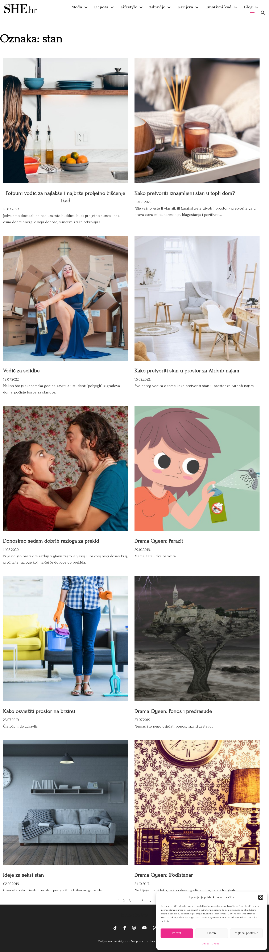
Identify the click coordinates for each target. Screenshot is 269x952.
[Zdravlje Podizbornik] (169, 7)
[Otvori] (263, 13)
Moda (76, 7)
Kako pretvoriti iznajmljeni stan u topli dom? (184, 193)
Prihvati (177, 933)
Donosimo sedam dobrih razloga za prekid (51, 541)
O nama (206, 943)
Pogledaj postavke (246, 933)
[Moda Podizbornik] (86, 7)
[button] (260, 897)
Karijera (185, 7)
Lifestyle (128, 7)
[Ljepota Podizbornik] (112, 7)
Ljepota (101, 7)
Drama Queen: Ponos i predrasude (173, 711)
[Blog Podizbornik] (256, 7)
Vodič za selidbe (21, 370)
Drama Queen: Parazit (158, 541)
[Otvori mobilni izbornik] (252, 12)
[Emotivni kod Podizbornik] (235, 7)
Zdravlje (157, 7)
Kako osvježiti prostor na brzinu (39, 711)
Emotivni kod (218, 7)
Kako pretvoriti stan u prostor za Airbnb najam (186, 370)
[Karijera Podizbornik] (197, 7)
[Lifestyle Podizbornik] (141, 7)
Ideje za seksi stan (23, 875)
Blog (248, 7)
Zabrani (211, 933)
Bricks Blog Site (134, 915)
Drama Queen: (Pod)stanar (163, 875)
